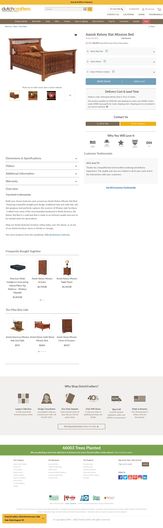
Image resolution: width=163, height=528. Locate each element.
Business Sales (18, 472)
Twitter (125, 477)
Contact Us (17, 467)
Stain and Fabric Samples (91, 475)
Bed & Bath (36, 21)
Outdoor (67, 21)
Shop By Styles (88, 464)
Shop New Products (89, 472)
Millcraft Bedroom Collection (57, 235)
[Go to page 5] (45, 351)
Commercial (124, 21)
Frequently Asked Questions (57, 472)
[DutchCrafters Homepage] (16, 9)
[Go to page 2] (42, 300)
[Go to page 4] (43, 351)
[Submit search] (89, 9)
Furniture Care (53, 478)
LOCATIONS (128, 14)
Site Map (86, 478)
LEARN (141, 14)
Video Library (52, 469)
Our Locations (17, 469)
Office (57, 21)
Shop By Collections (89, 469)
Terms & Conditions (19, 478)
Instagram (140, 477)
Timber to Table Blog (54, 467)
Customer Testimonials (55, 475)
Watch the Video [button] (80, 426)
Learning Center (53, 464)
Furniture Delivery (19, 483)
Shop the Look (87, 467)
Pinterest (135, 477)
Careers (15, 486)
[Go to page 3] (43, 300)
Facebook (120, 477)
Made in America (18, 475)
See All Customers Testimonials (121, 188)
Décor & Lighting (81, 21)
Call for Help (103, 124)
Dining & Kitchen (21, 21)
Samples (136, 21)
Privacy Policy (17, 480)
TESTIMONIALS (155, 14)
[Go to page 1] (40, 300)
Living (48, 21)
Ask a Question (139, 124)
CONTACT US (113, 14)
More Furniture (98, 21)
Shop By (111, 21)
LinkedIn (145, 477)
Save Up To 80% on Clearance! (81, 2)
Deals (146, 21)
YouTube (130, 477)
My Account (149, 9)
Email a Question (70, 503)
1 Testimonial (126, 38)
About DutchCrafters (20, 464)
